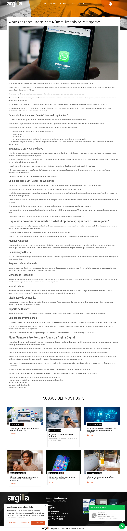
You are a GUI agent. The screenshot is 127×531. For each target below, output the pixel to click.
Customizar (12, 523)
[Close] (45, 505)
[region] (26, 515)
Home (44, 4)
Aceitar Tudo (39, 523)
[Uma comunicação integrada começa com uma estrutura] (89, 506)
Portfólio (53, 4)
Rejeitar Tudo (25, 523)
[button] (110, 4)
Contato (81, 4)
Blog (73, 4)
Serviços (63, 4)
